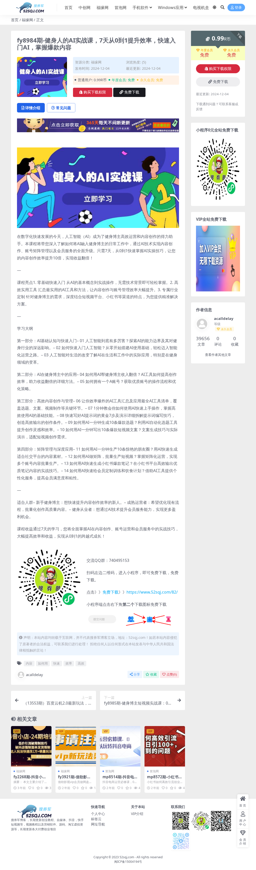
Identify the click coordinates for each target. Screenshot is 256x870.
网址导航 (98, 824)
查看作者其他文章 (218, 355)
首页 (68, 7)
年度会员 (207, 50)
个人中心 (98, 813)
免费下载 (131, 92)
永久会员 (234, 50)
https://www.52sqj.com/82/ (152, 592)
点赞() (171, 674)
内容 (29, 663)
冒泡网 (120, 7)
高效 (81, 663)
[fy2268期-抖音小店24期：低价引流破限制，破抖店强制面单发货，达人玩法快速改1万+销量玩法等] (31, 746)
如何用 (43, 663)
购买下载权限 (95, 92)
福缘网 (102, 7)
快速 (56, 663)
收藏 (153, 674)
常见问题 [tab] (63, 107)
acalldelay (34, 674)
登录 (238, 7)
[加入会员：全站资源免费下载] (98, 126)
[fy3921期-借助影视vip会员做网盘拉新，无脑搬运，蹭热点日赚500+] (76, 746)
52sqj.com (127, 857)
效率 (69, 663)
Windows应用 (171, 7)
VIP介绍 (137, 813)
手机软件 (140, 7)
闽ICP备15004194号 (128, 862)
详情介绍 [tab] (32, 107)
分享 (137, 674)
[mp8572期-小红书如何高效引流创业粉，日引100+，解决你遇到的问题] (164, 746)
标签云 (96, 819)
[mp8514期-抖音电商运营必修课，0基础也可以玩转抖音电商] (120, 746)
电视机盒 (201, 7)
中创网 (84, 7)
